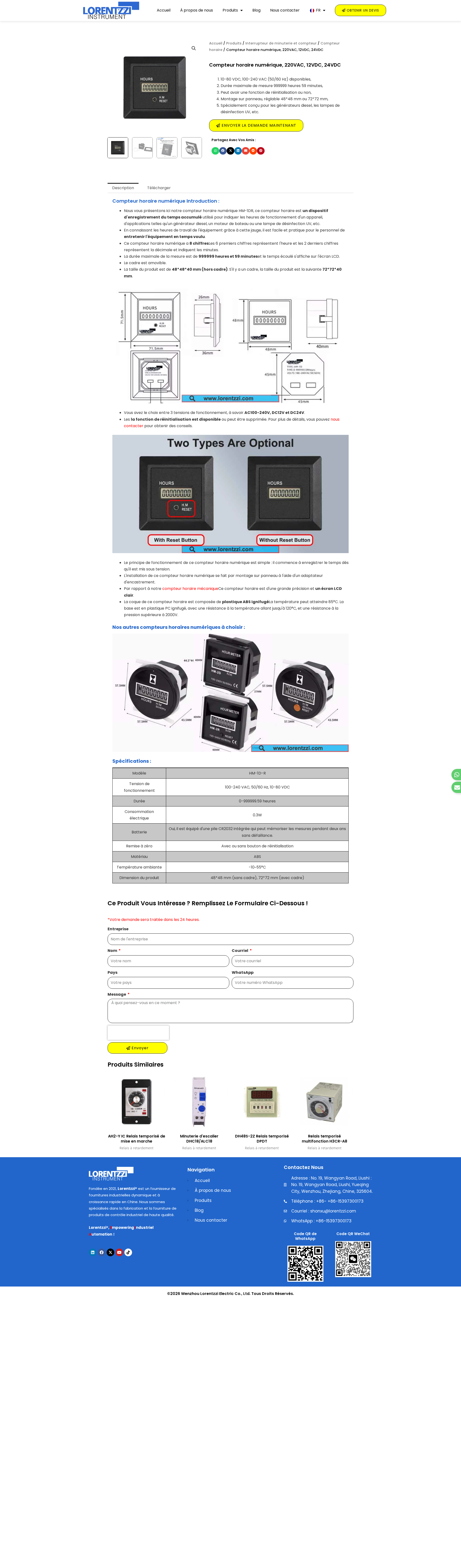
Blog (256, 10)
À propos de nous (196, 10)
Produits (230, 10)
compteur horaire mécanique (190, 588)
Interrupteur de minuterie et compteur (281, 43)
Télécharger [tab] (159, 188)
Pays (112, 972)
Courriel (240, 950)
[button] (193, 48)
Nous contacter (285, 10)
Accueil (163, 10)
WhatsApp (243, 972)
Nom (113, 950)
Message (117, 994)
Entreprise (118, 929)
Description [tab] (123, 188)
